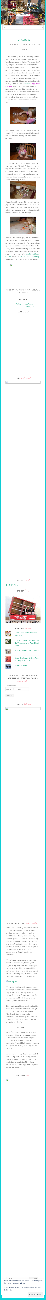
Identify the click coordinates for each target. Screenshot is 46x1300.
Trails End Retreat (21, 665)
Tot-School (23, 39)
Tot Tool (27, 83)
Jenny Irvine (14, 44)
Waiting (17, 304)
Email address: (10, 685)
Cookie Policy (8, 1290)
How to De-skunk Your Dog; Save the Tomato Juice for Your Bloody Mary (27, 643)
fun (37, 290)
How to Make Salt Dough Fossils (27, 650)
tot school (22, 292)
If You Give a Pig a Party (30, 256)
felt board (31, 290)
